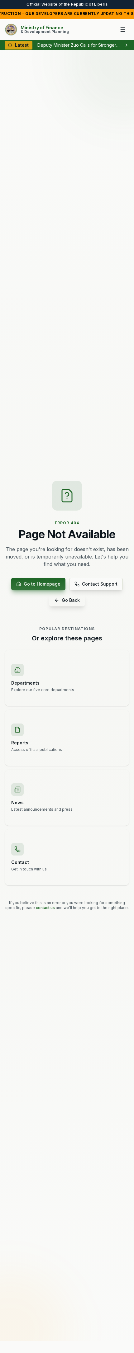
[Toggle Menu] (123, 29)
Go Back (71, 600)
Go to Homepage (42, 584)
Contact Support (99, 584)
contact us (45, 907)
